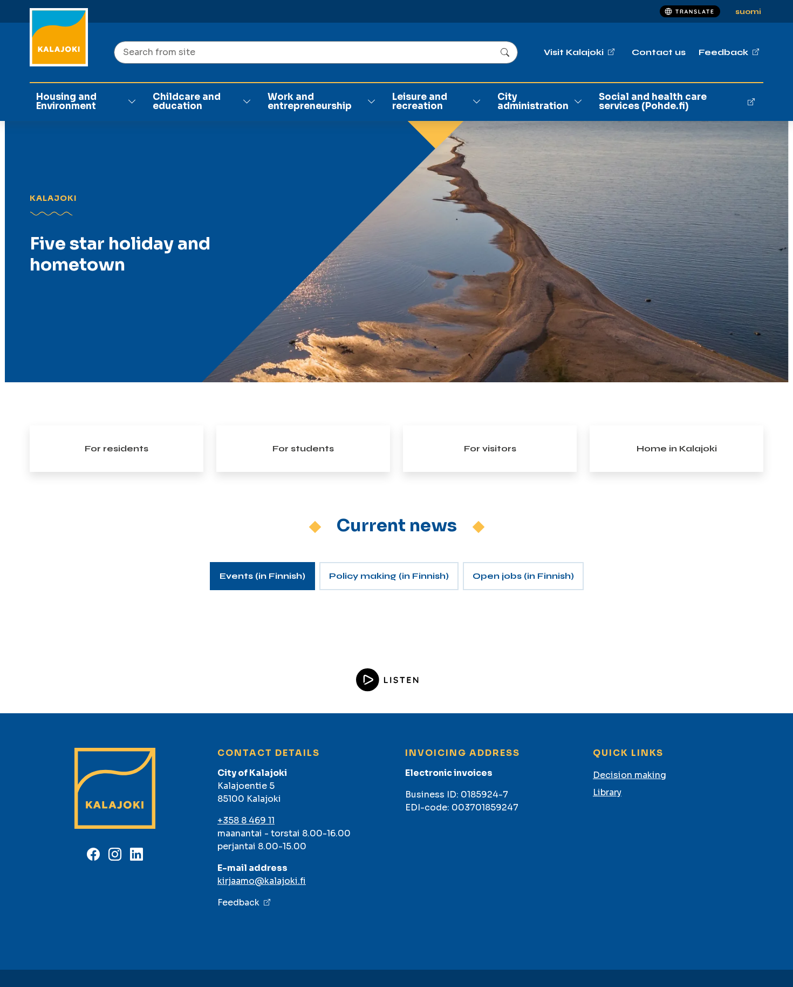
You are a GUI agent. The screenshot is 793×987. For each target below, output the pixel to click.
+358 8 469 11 (246, 820)
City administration (533, 101)
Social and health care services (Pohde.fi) (653, 101)
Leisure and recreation (419, 101)
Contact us (659, 52)
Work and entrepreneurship (310, 101)
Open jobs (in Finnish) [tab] (523, 576)
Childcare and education (187, 101)
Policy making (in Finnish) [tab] (389, 576)
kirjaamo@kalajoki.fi (261, 881)
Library (607, 792)
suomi (748, 11)
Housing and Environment (66, 101)
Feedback (238, 902)
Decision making (629, 775)
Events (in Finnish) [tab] (262, 576)
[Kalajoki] (59, 37)
